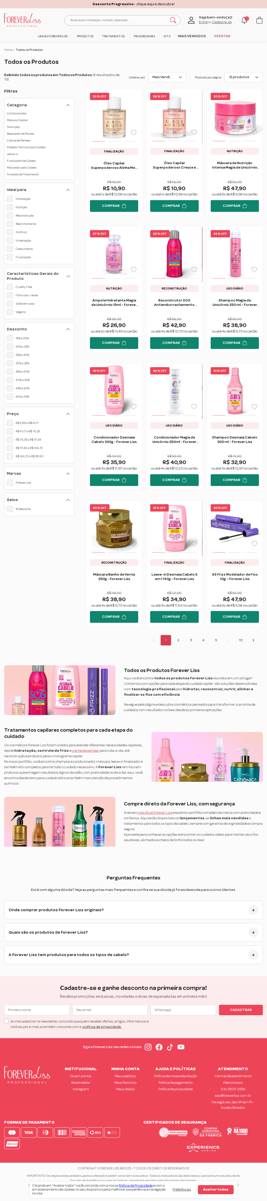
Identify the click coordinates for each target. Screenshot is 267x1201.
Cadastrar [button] (241, 1010)
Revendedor (80, 1083)
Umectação (23, 240)
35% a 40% (22, 371)
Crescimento (24, 248)
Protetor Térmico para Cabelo (26, 147)
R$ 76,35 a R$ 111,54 (28, 439)
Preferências (182, 1189)
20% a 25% (22, 346)
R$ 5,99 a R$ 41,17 (27, 422)
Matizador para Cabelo (22, 167)
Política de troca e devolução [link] (175, 1076)
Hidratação (23, 198)
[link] (52, 36)
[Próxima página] (253, 640)
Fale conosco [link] (233, 1083)
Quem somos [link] (81, 1076)
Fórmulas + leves (27, 295)
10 (241, 640)
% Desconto (23, 508)
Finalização (23, 257)
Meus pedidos (125, 1076)
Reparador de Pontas (20, 133)
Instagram (81, 1089)
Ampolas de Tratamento (23, 174)
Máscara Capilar (17, 120)
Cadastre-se (222, 22)
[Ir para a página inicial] (22, 20)
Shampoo (13, 126)
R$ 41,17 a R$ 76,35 (28, 431)
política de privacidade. (102, 1027)
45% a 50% (22, 388)
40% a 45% (23, 379)
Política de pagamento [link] (175, 1083)
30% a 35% (22, 363)
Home (8, 49)
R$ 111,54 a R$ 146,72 (29, 447)
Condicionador (17, 113)
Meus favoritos (125, 1083)
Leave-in (12, 154)
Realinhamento (26, 223)
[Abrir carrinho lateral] (259, 20)
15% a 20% (22, 338)
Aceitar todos (215, 1189)
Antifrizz (21, 232)
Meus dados (125, 1089)
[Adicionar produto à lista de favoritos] (133, 132)
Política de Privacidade (136, 1185)
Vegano (21, 311)
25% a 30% (22, 354)
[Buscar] (173, 20)
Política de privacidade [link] (176, 1089)
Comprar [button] (111, 206)
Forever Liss (23, 482)
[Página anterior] (153, 640)
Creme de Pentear (19, 140)
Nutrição (21, 207)
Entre (203, 22)
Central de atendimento (233, 1076)
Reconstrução (25, 215)
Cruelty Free (24, 286)
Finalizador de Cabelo (21, 160)
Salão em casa (25, 303)
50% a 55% (22, 396)
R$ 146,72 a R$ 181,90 (30, 456)
